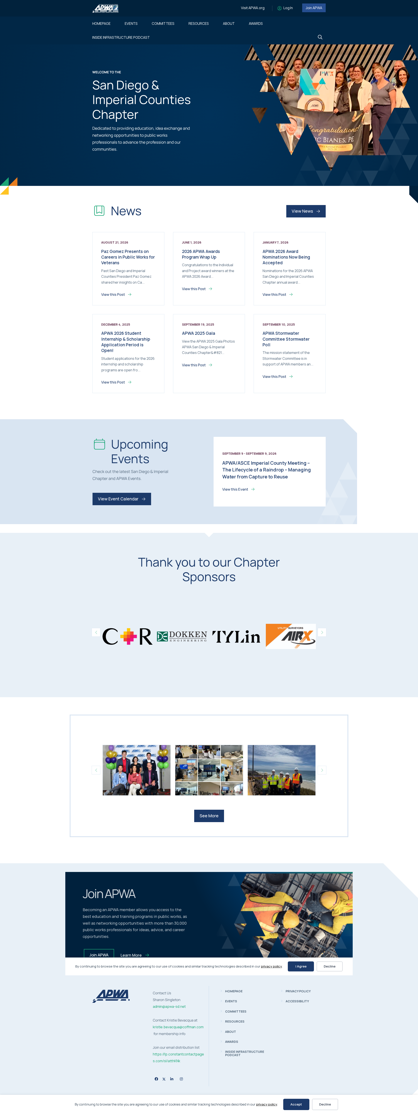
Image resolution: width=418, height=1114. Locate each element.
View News (303, 211)
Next (322, 632)
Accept (296, 1104)
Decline (325, 1104)
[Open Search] (320, 37)
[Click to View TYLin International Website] (236, 636)
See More (209, 816)
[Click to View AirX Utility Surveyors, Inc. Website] (291, 636)
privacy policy (266, 1104)
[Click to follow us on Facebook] (156, 1078)
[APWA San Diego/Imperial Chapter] (111, 1001)
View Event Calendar (118, 499)
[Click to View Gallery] (137, 770)
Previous (96, 632)
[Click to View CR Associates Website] (128, 636)
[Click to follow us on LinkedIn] (171, 1078)
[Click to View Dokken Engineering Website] (182, 636)
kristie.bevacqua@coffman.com (178, 1027)
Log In (288, 7)
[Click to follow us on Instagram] (181, 1078)
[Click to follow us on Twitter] (164, 1079)
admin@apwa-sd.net (169, 1006)
